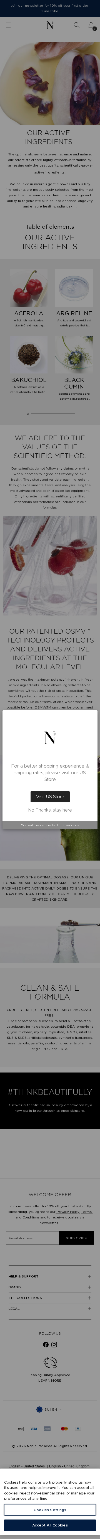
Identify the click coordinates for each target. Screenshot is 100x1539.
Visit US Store (50, 796)
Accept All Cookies (50, 1525)
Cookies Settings (50, 1510)
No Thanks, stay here (50, 810)
